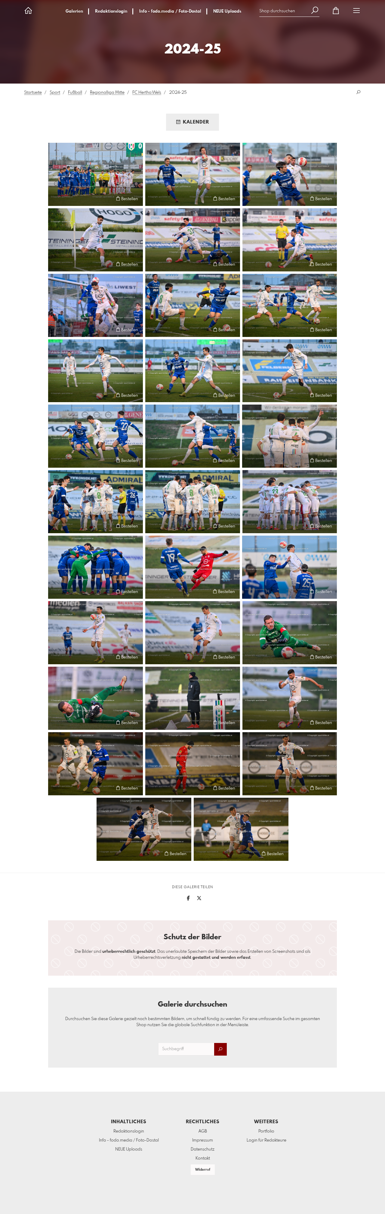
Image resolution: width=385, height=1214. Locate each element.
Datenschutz (202, 1149)
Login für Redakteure (266, 1140)
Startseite (33, 92)
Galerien (74, 11)
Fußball (75, 92)
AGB (203, 1131)
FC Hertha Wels (146, 92)
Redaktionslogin (111, 11)
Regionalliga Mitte (107, 92)
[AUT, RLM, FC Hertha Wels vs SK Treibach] (95, 174)
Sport (55, 92)
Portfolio (266, 1131)
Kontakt (203, 1158)
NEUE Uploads (227, 11)
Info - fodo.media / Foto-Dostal (170, 11)
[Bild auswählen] (55, 198)
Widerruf (202, 1170)
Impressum (202, 1140)
